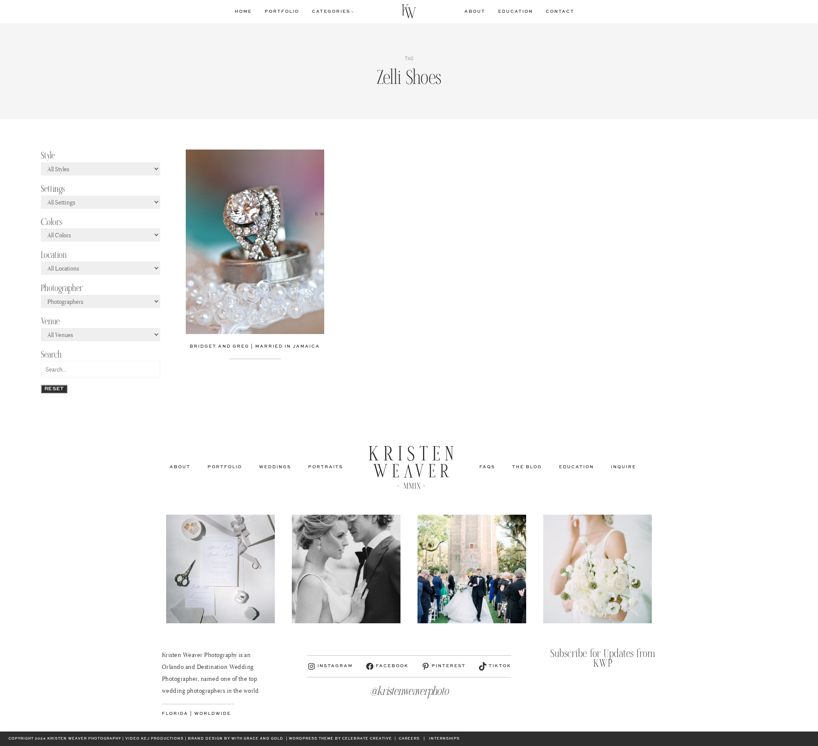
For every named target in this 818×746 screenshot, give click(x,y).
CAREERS (409, 738)
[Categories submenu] (352, 11)
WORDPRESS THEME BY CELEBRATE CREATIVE (340, 738)
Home (243, 11)
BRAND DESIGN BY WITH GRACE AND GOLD (235, 738)
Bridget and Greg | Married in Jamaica (255, 346)
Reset (54, 389)
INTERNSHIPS (444, 738)
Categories (331, 11)
